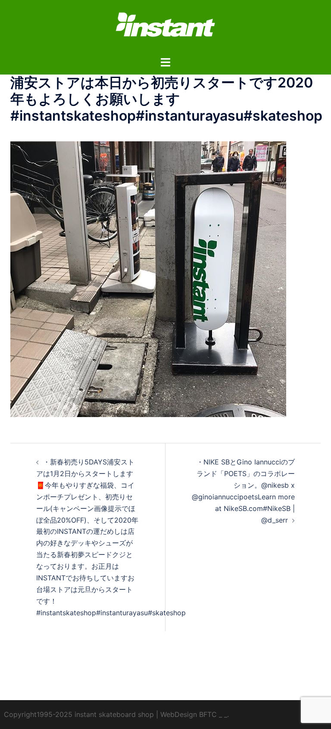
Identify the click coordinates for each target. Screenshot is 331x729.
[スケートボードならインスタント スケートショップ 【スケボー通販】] (165, 27)
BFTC (208, 714)
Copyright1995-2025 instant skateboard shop (79, 714)
